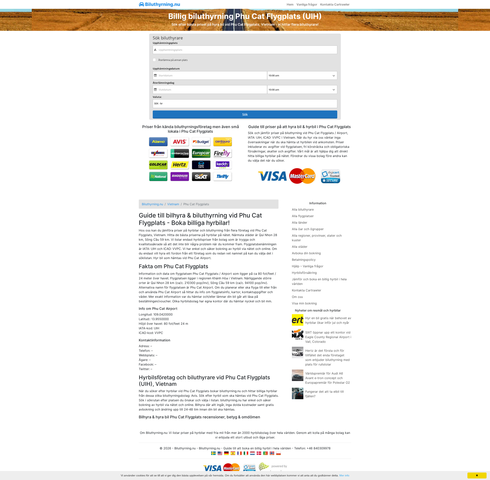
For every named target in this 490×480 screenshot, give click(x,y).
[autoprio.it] (246, 453)
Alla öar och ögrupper (308, 229)
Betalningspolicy (304, 260)
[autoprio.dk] (259, 453)
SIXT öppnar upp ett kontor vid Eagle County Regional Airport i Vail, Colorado (328, 336)
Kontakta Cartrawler (335, 4)
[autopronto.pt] (265, 453)
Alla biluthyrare (303, 209)
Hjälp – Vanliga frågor (307, 266)
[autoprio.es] (233, 453)
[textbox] (245, 50)
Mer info (344, 475)
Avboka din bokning (306, 253)
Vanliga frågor (306, 4)
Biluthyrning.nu (162, 4)
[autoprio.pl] (278, 453)
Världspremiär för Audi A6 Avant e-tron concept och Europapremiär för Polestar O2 (327, 377)
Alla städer (299, 247)
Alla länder (299, 222)
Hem (290, 4)
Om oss (297, 297)
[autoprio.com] (220, 453)
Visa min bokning (304, 303)
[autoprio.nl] (252, 453)
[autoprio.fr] (239, 453)
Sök (245, 114)
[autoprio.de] (226, 453)
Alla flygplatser (303, 216)
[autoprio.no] (272, 453)
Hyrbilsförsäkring (304, 273)
